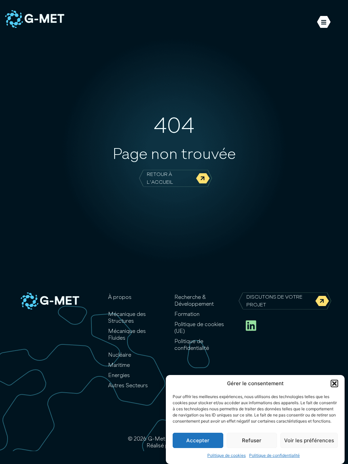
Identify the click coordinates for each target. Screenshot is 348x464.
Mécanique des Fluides (127, 335)
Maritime (119, 365)
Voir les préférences (309, 440)
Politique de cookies (226, 455)
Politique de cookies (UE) (199, 328)
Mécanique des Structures (127, 318)
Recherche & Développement (194, 301)
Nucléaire (119, 355)
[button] (334, 383)
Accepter (197, 440)
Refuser (251, 440)
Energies (119, 375)
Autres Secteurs (128, 386)
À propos (120, 297)
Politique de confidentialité (274, 455)
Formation (186, 314)
